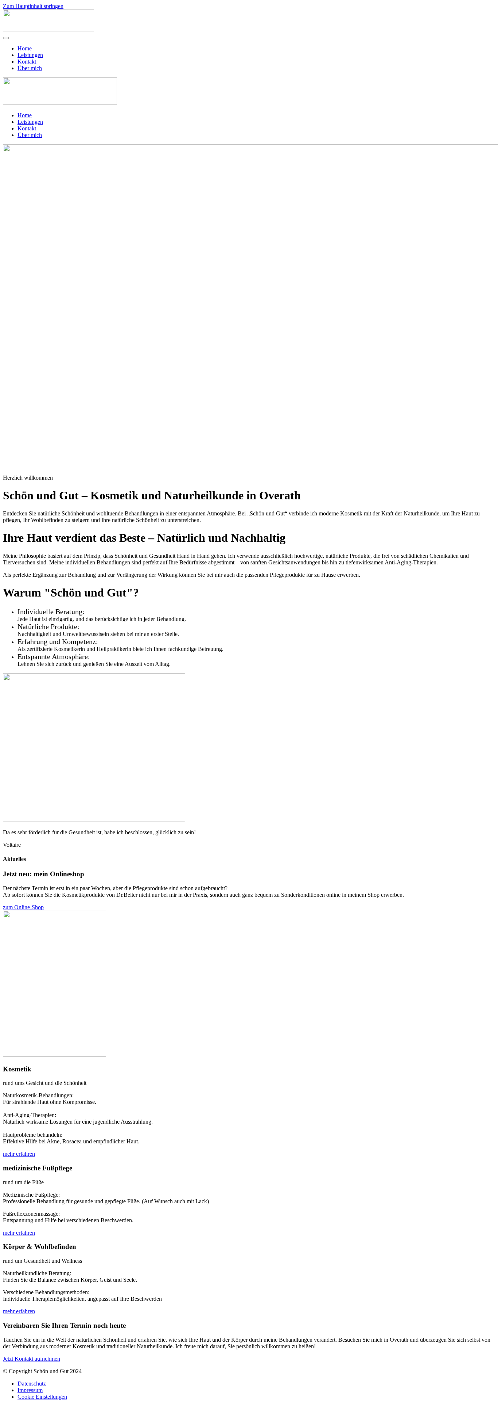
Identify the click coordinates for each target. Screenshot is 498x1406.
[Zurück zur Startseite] (48, 29)
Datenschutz (31, 1383)
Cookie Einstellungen (42, 1397)
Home (24, 48)
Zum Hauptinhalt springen (33, 6)
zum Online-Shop (23, 907)
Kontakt (26, 61)
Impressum (30, 1390)
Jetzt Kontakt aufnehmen (31, 1359)
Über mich (29, 68)
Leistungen (30, 55)
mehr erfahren (19, 1154)
